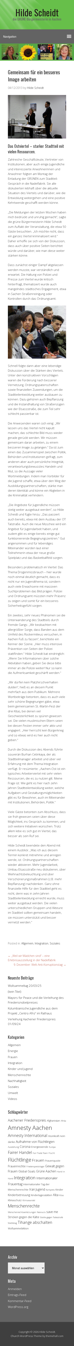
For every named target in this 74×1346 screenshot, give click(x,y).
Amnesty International (27, 1135)
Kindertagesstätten (41, 1195)
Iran (32, 1189)
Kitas (61, 1195)
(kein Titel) (14, 991)
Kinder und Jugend (20, 1069)
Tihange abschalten (35, 1222)
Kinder (59, 1189)
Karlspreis (50, 1189)
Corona (25, 1146)
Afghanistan (53, 1120)
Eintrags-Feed (17, 1295)
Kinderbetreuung (19, 1195)
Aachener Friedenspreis (27, 1120)
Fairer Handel (20, 1152)
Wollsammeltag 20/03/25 (24, 986)
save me (52, 1212)
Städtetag (12, 1223)
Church (15, 1336)
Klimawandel (28, 1200)
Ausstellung (13, 1147)
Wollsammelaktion (18, 1228)
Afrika (63, 1120)
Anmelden (15, 1289)
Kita (55, 1195)
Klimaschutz (15, 1200)
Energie (13, 1051)
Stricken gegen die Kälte (23, 1217)
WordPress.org (18, 1307)
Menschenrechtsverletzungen (22, 1212)
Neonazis (41, 1212)
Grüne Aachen (46, 1171)
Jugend (40, 1189)
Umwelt (13, 1093)
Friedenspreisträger (35, 1166)
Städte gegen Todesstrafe (51, 1217)
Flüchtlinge (19, 1159)
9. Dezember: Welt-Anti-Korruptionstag (40, 964)
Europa (52, 1147)
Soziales (55, 943)
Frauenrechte (17, 1166)
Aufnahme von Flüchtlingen (35, 1141)
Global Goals (26, 1171)
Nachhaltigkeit (17, 1081)
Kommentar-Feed (19, 1301)
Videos (12, 1099)
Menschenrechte (19, 1075)
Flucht (52, 1153)
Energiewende (39, 1147)
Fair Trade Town (40, 1153)
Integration (41, 943)
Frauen (12, 1057)
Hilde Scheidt (37, 12)
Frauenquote (52, 1160)
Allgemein (27, 943)
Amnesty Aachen (30, 1128)
